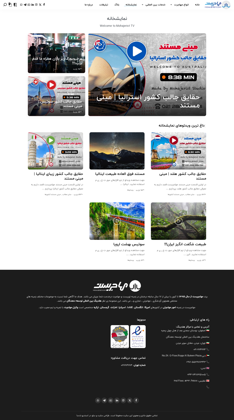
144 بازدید (77, 194)
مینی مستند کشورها (176, 194)
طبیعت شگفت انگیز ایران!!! (185, 244)
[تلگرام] (25, 5)
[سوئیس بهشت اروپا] (117, 221)
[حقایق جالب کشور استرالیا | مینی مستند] (147, 74)
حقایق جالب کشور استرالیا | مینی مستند (148, 101)
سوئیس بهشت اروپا (129, 244)
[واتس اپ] (21, 5)
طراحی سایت (103, 415)
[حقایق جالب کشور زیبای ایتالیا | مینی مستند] (55, 150)
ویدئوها (130, 190)
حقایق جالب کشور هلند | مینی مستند (182, 176)
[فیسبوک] (44, 5)
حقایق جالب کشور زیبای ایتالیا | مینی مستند (58, 176)
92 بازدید (139, 260)
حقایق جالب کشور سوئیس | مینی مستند (60, 104)
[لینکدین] (32, 5)
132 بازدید (200, 194)
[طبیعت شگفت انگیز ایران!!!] (178, 221)
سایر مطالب (189, 194)
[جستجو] (5, 5)
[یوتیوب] (29, 5)
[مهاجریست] (217, 5)
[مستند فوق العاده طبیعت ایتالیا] (117, 150)
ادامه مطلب (101, 113)
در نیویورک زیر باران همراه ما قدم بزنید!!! (57, 61)
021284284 (126, 365)
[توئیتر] (40, 5)
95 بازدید (76, 69)
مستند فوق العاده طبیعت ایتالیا (120, 174)
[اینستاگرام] (36, 5)
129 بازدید (194, 113)
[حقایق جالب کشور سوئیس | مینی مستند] (56, 96)
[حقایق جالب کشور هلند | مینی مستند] (178, 150)
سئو (93, 415)
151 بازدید (76, 112)
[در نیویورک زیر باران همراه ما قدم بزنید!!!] (56, 53)
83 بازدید (200, 260)
